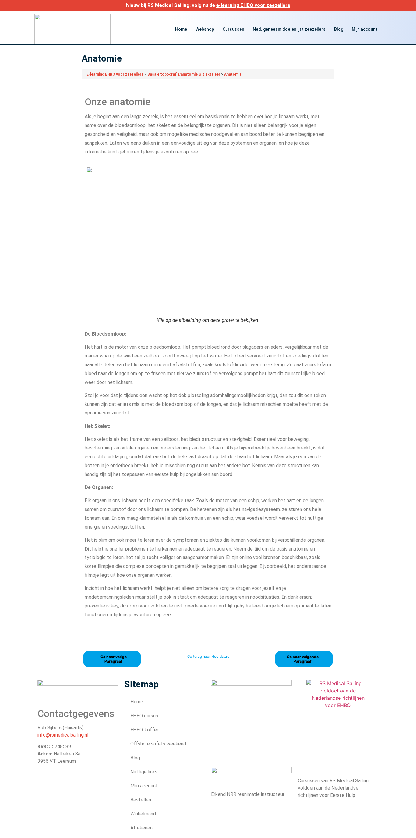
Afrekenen (141, 828)
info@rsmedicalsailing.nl (62, 735)
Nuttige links (143, 772)
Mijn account (364, 29)
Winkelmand (143, 814)
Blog (338, 29)
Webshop (205, 29)
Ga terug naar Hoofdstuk (208, 656)
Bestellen (140, 800)
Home (181, 29)
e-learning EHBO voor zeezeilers (253, 5)
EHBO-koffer (144, 730)
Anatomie (232, 74)
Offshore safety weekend (158, 744)
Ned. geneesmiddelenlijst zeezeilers (289, 29)
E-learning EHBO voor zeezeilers (115, 74)
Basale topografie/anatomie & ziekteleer (184, 74)
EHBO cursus (144, 716)
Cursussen (233, 29)
